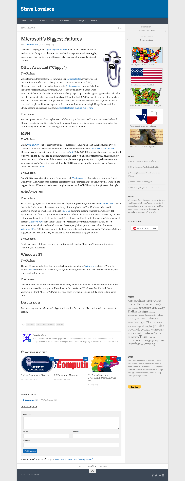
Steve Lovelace (37, 8)
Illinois (159, 319)
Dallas (132, 311)
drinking (151, 312)
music (130, 326)
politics (158, 325)
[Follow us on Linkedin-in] (159, 475)
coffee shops (142, 304)
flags (135, 319)
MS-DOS (66, 210)
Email (76, 431)
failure (39, 324)
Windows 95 (33, 144)
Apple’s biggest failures (55, 49)
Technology (79, 21)
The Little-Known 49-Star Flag (142, 85)
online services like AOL (103, 148)
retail (153, 329)
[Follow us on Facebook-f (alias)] (153, 475)
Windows (60, 324)
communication (133, 308)
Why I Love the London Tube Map (144, 161)
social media (141, 333)
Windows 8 (90, 266)
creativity (158, 307)
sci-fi (130, 333)
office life (135, 326)
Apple (131, 300)
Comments (31, 400)
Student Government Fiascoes (35, 375)
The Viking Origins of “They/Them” (144, 187)
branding (156, 300)
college (156, 304)
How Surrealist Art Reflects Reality (144, 167)
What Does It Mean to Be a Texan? (143, 126)
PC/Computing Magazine (66, 375)
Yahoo (41, 166)
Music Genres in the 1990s (141, 182)
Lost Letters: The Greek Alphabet (143, 146)
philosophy (145, 325)
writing (150, 344)
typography (152, 340)
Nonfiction (64, 21)
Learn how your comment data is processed (74, 459)
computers (30, 324)
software (156, 333)
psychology (136, 329)
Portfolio (93, 21)
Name (26, 431)
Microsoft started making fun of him (75, 108)
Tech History (28, 27)
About (81, 466)
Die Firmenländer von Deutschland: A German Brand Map (102, 378)
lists (44, 324)
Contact (103, 466)
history (150, 318)
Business (42, 21)
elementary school (136, 315)
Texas (143, 336)
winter (143, 344)
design (143, 311)
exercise (153, 315)
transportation (137, 340)
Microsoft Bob (74, 79)
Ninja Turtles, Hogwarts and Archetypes (145, 105)
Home (23, 21)
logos (142, 322)
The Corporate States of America (142, 64)
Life (52, 21)
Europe (147, 315)
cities (131, 304)
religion (147, 330)
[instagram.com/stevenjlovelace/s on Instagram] (163, 475)
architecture (143, 300)
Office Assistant (73, 86)
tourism (152, 337)
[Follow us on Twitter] (156, 475)
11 (120, 27)
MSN (71, 152)
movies (159, 322)
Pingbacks (49, 400)
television (133, 336)
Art (31, 21)
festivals (130, 319)
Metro (32, 269)
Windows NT (106, 203)
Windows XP (35, 221)
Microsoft (51, 324)
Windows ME (27, 229)
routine (160, 329)
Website (26, 440)
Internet (130, 322)
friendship (141, 319)
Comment (27, 414)
